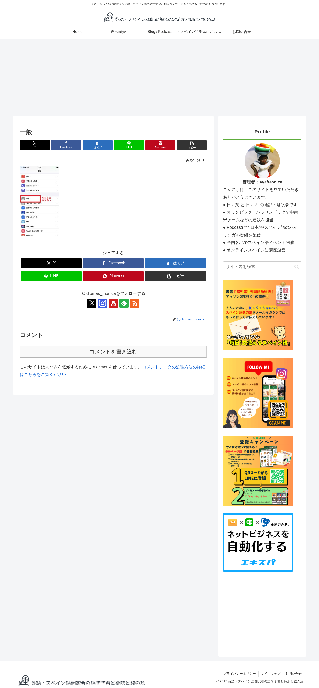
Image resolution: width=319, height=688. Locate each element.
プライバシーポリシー (239, 673)
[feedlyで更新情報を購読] (124, 303)
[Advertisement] (159, 77)
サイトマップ (270, 673)
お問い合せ (293, 673)
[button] (192, 145)
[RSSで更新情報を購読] (134, 303)
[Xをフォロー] (91, 303)
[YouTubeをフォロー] (113, 303)
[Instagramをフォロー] (102, 303)
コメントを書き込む (113, 352)
